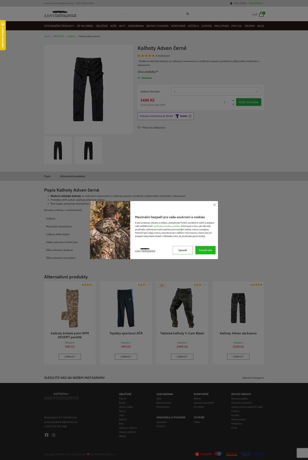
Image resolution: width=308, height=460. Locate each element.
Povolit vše (205, 250)
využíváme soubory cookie (166, 226)
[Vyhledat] (186, 14)
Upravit (182, 250)
